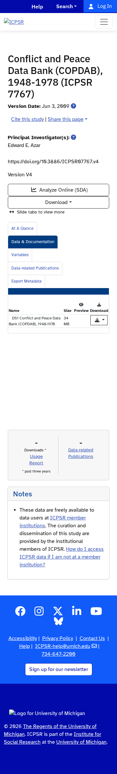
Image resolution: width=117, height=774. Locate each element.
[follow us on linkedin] (76, 613)
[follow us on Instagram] (39, 613)
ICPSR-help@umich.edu (62, 646)
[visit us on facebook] (20, 613)
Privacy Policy (57, 638)
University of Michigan (81, 742)
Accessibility (22, 638)
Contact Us (92, 638)
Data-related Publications (35, 268)
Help (24, 646)
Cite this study (27, 119)
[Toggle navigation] (104, 21)
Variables (20, 254)
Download (56, 202)
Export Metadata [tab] (26, 281)
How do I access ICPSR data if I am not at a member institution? (62, 557)
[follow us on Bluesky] (58, 623)
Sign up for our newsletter (58, 669)
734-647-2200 (58, 654)
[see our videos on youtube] (96, 613)
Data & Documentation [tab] (32, 241)
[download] (99, 320)
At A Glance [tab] (22, 228)
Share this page (66, 119)
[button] (73, 106)
